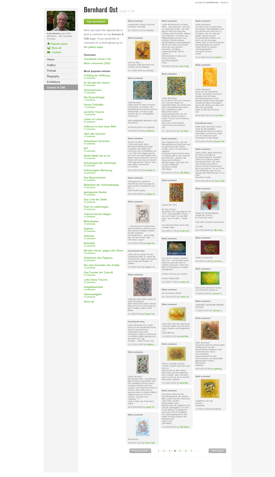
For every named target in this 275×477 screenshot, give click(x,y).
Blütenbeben (91, 222)
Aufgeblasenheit (93, 288)
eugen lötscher (152, 243)
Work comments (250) (97, 63)
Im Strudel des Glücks (97, 83)
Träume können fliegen (97, 215)
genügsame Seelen (95, 193)
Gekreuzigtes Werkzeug (98, 171)
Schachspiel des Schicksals (100, 164)
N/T (89, 149)
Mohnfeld (89, 244)
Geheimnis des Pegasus (98, 259)
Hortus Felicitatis (93, 105)
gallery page (95, 46)
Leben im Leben (93, 120)
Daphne (89, 229)
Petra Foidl (150, 443)
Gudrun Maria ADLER (189, 231)
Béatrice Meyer (154, 344)
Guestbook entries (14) (97, 58)
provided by (207, 2)
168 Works (52, 36)
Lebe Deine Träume (95, 280)
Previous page (140, 451)
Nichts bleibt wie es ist (97, 156)
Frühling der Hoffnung (97, 76)
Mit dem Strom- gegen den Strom (103, 251)
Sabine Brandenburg (155, 194)
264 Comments (65, 36)
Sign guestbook (96, 21)
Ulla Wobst (184, 173)
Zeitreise (89, 237)
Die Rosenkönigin (94, 98)
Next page (217, 451)
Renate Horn (152, 170)
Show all (89, 301)
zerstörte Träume (94, 113)
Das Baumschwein (95, 178)
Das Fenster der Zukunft (98, 273)
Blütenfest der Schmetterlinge (101, 186)
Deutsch (224, 2)
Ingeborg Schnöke (154, 131)
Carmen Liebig (220, 261)
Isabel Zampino (221, 57)
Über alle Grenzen (95, 134)
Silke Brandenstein (221, 230)
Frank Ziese (185, 297)
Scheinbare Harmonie (97, 142)
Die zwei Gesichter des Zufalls (102, 266)
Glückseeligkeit (93, 295)
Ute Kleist (184, 131)
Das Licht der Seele (95, 200)
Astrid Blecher (185, 336)
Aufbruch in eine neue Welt (100, 127)
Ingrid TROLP (152, 407)
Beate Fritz (150, 314)
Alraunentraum (92, 91)
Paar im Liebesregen (96, 207)
